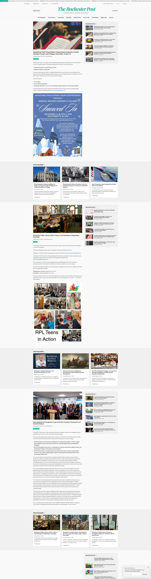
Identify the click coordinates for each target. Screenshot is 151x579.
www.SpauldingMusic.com (59, 90)
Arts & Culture (51, 17)
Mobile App (104, 17)
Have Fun (125, 3)
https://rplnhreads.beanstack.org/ (73, 253)
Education (36, 58)
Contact (111, 17)
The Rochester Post (76, 9)
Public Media (95, 17)
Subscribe (37, 10)
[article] (101, 28)
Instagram (28, 3)
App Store (46, 3)
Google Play (55, 3)
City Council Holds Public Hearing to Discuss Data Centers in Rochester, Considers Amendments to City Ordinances (45, 0)
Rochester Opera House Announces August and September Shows (127, 0)
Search (115, 10)
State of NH (86, 17)
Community (61, 17)
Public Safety (77, 17)
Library (35, 241)
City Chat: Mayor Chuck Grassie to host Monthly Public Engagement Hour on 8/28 (90, 0)
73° (118, 3)
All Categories (41, 17)
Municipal (68, 17)
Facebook (37, 3)
